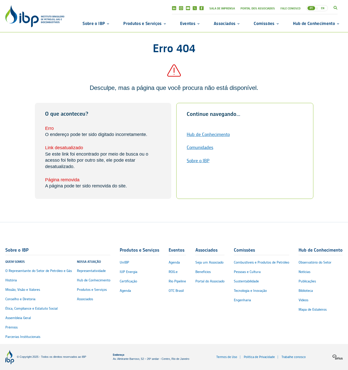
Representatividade (91, 271)
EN (322, 8)
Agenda (125, 291)
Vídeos (303, 300)
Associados (224, 23)
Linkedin (174, 8)
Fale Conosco (290, 8)
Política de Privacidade (259, 357)
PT (311, 8)
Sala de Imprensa (222, 8)
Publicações (307, 281)
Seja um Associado (209, 262)
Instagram (181, 8)
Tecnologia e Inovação (250, 291)
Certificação (128, 281)
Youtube (188, 8)
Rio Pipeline (177, 281)
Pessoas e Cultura (247, 272)
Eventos (187, 23)
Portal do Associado (209, 281)
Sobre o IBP (94, 23)
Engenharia (242, 300)
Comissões (264, 23)
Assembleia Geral (18, 318)
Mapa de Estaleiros (313, 309)
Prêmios (11, 327)
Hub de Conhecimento (314, 23)
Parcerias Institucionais (22, 337)
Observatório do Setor (315, 262)
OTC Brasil (176, 291)
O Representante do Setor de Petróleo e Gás (38, 271)
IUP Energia (128, 272)
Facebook (201, 8)
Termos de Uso (226, 357)
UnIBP (124, 262)
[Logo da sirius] (337, 357)
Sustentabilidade (246, 281)
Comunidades (200, 147)
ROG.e (173, 272)
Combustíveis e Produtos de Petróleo (261, 262)
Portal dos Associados (257, 8)
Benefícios (203, 272)
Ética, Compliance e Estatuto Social (31, 308)
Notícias (304, 272)
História (11, 280)
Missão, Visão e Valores (22, 289)
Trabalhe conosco (294, 357)
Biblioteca (306, 291)
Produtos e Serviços (142, 23)
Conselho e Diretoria (20, 299)
